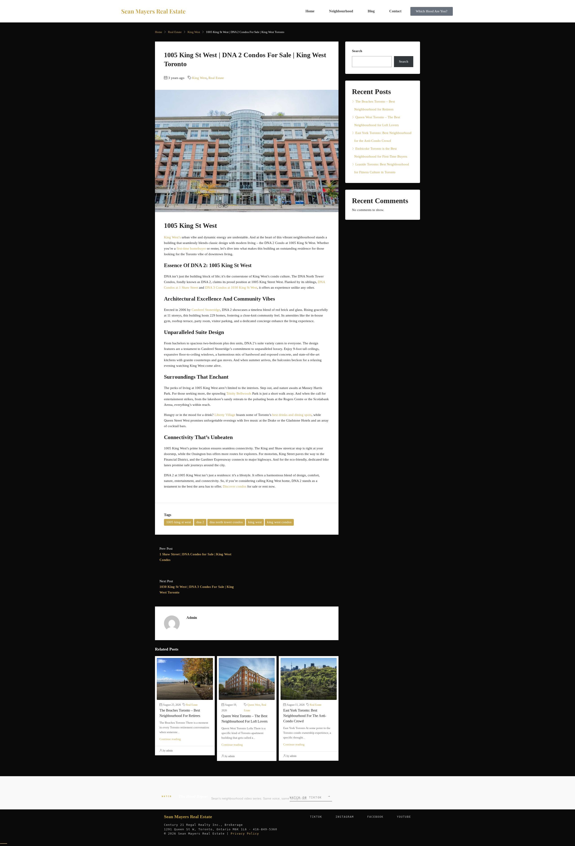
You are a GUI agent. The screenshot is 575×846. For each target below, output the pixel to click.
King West (194, 32)
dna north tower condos (226, 522)
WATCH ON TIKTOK (310, 796)
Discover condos (234, 486)
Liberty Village (225, 415)
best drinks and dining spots (292, 415)
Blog (371, 11)
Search (357, 51)
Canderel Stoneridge (206, 310)
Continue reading (170, 739)
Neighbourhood (341, 11)
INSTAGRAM (345, 816)
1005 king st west (178, 522)
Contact (395, 11)
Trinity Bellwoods (238, 393)
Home (309, 11)
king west (255, 522)
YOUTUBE (404, 816)
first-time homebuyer (191, 248)
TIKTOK (316, 816)
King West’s (172, 237)
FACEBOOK (375, 816)
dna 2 (200, 522)
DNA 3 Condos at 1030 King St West (231, 287)
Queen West (253, 704)
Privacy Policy (245, 833)
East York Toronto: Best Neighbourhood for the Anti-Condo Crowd (304, 715)
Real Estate (175, 32)
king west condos (279, 522)
